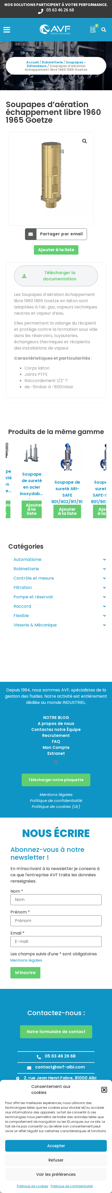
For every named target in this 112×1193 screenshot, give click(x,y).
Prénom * (20, 912)
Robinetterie (52, 62)
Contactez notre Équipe (56, 729)
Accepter (56, 1146)
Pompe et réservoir (33, 597)
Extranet (56, 753)
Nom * (16, 891)
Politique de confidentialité (72, 1186)
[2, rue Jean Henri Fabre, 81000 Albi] (18, 1079)
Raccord (22, 606)
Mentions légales (56, 794)
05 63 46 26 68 (60, 1056)
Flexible (21, 616)
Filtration (23, 588)
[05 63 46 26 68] (39, 1057)
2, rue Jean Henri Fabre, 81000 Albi (60, 1078)
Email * (17, 933)
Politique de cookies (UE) (56, 806)
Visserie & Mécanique (35, 625)
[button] (104, 1089)
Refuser (56, 1160)
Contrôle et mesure (34, 578)
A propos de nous (56, 723)
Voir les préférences (56, 1174)
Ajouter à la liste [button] (34, 509)
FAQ (56, 741)
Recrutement (56, 735)
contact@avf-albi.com (60, 1067)
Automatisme (27, 559)
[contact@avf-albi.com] (29, 1068)
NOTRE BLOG (56, 717)
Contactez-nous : (56, 1012)
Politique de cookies (32, 1186)
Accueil (32, 62)
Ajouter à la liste (56, 250)
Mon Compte (56, 747)
